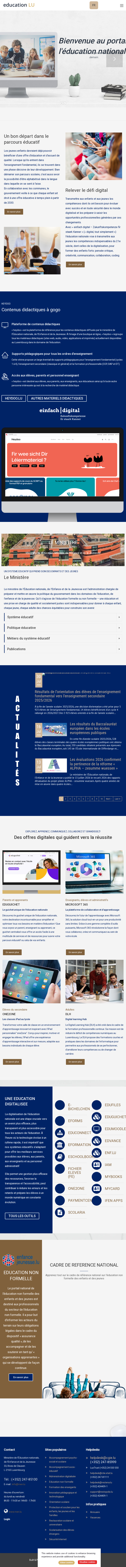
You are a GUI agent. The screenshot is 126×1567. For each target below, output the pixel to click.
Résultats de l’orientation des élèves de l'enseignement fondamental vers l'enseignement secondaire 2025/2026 (78, 696)
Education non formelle (61, 1482)
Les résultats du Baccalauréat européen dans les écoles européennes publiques (93, 728)
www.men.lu (15, 1511)
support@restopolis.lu (101, 1492)
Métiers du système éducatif (28, 638)
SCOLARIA (76, 1212)
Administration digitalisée (62, 1476)
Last (116, 799)
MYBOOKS (113, 1177)
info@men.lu (18, 1484)
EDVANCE (113, 1141)
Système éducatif (20, 617)
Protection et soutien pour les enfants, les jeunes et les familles (64, 1511)
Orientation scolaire (59, 1502)
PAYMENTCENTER (83, 1200)
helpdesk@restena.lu (101, 1482)
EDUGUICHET (11, 904)
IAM (108, 1165)
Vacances (95, 1517)
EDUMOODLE (115, 1129)
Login (7, 1519)
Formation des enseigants (62, 1487)
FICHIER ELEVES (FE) (74, 1173)
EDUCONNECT (79, 1133)
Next (108, 799)
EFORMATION (79, 1145)
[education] (18, 5)
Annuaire (95, 1512)
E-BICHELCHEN (79, 1107)
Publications (16, 649)
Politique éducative (21, 628)
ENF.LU (110, 1153)
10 (102, 799)
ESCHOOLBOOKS (82, 1157)
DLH (68, 1014)
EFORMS (75, 1121)
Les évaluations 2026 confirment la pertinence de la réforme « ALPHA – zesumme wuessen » (95, 764)
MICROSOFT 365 (76, 904)
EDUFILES (113, 1105)
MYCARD (112, 1189)
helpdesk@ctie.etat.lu (101, 1473)
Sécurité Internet (58, 1539)
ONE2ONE (9, 1014)
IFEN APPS (114, 1201)
